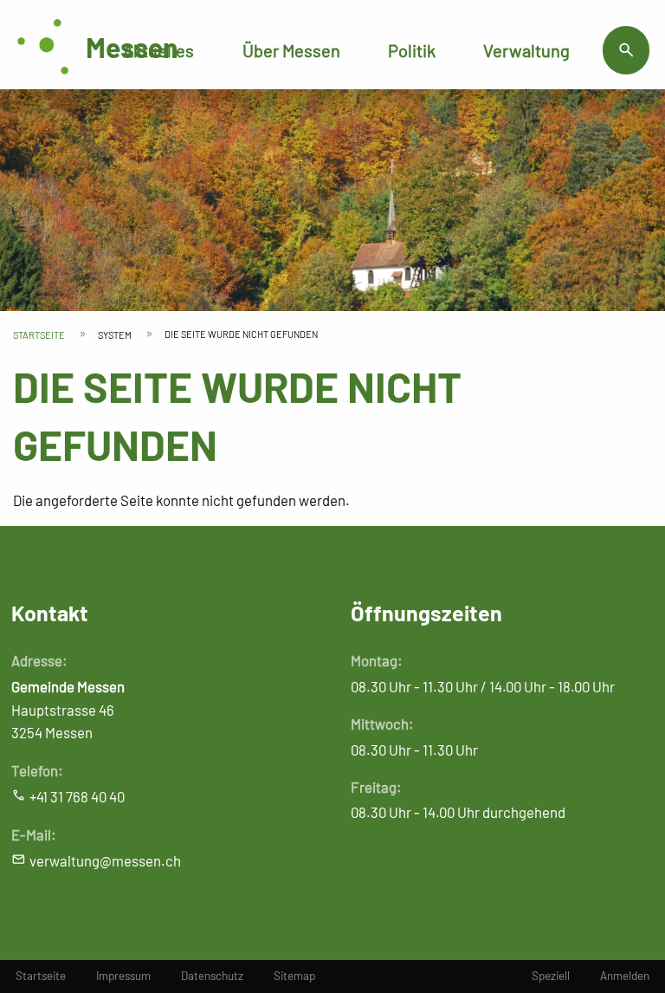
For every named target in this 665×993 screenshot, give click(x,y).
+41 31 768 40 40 (77, 796)
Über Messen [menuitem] (291, 50)
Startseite (39, 335)
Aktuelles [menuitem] (158, 50)
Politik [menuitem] (412, 50)
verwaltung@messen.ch (105, 860)
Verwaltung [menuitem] (526, 50)
